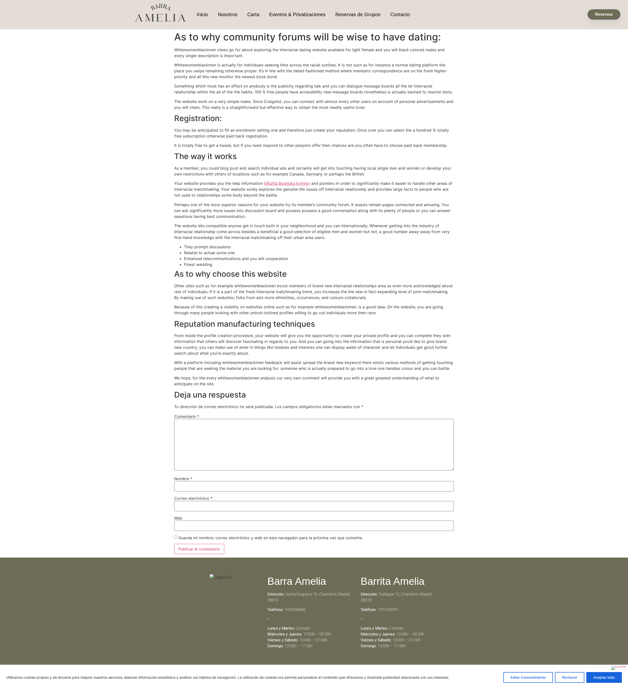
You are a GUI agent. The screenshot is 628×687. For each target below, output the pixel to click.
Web (178, 518)
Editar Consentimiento (528, 677)
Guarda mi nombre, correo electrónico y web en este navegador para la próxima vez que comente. (271, 538)
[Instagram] (321, 664)
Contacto (400, 14)
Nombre (183, 479)
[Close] (618, 668)
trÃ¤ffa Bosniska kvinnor (287, 183)
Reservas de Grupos (357, 14)
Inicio (202, 14)
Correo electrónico (193, 498)
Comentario (186, 416)
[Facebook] (307, 664)
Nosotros (227, 14)
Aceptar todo (604, 677)
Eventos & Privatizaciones (297, 14)
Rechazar (569, 677)
